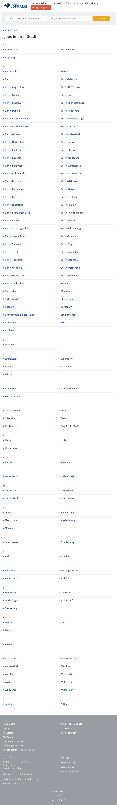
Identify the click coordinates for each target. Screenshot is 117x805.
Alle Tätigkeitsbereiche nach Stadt (19, 749)
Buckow (9, 330)
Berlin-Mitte (11, 197)
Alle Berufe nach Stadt (13, 741)
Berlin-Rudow (68, 220)
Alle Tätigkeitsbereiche (14, 745)
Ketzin (8, 462)
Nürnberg (10, 528)
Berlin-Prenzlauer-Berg (17, 212)
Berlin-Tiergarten (14, 259)
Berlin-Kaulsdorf (14, 150)
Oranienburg (68, 542)
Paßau (8, 556)
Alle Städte (8, 732)
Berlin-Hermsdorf (14, 142)
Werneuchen (67, 674)
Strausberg (11, 608)
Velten (8, 644)
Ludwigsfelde (68, 476)
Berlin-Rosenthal (14, 220)
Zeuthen (9, 704)
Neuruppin (11, 520)
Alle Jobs (7, 728)
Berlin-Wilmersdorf (15, 275)
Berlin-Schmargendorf (17, 228)
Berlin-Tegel (11, 252)
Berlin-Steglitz (68, 244)
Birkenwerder (12, 299)
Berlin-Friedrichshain (16, 126)
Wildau (8, 682)
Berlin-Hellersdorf (70, 134)
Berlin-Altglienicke (15, 87)
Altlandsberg (67, 49)
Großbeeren (11, 426)
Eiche (8, 366)
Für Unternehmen (89, 3)
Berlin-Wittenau (69, 275)
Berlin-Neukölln (69, 197)
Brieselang (10, 322)
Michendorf (11, 490)
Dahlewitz (10, 344)
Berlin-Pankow (68, 204)
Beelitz (64, 71)
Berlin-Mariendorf (15, 189)
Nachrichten (72, 3)
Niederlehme (68, 520)
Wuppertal (10, 689)
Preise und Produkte (69, 728)
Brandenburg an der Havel (19, 314)
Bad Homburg (12, 71)
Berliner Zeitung (67, 762)
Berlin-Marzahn (69, 189)
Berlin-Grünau (12, 134)
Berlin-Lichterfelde (71, 173)
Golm (63, 418)
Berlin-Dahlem (13, 110)
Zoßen (64, 704)
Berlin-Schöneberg (71, 228)
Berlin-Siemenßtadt (15, 236)
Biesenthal (10, 291)
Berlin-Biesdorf (13, 95)
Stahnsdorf (67, 600)
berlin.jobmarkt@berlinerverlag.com (20, 779)
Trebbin (9, 630)
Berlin (8, 79)
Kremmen (66, 462)
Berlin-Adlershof (69, 79)
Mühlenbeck (11, 498)
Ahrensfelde (11, 49)
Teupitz (65, 622)
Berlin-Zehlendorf (14, 283)
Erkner (8, 374)
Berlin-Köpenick (13, 157)
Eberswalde (11, 358)
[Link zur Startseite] (17, 4)
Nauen (8, 512)
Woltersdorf (67, 682)
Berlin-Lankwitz (13, 165)
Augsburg (10, 57)
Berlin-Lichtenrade (15, 173)
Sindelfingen (11, 600)
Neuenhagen (68, 512)
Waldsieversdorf (69, 658)
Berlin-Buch (67, 95)
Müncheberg (67, 498)
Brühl (64, 322)
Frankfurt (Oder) (70, 388)
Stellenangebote (40, 3)
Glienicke (10, 418)
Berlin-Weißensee (70, 267)
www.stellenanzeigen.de (71, 771)
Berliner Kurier (67, 767)
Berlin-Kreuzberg (70, 157)
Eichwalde (66, 366)
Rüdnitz (65, 578)
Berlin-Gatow (68, 126)
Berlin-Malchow (69, 181)
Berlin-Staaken (13, 244)
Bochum (9, 306)
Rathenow (10, 570)
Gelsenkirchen (13, 410)
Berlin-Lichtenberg (71, 165)
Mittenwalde (67, 490)
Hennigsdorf (12, 448)
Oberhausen (12, 542)
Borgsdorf (66, 306)
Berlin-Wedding (13, 267)
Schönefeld (11, 592)
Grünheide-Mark (70, 426)
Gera (63, 410)
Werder (9, 674)
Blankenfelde (68, 299)
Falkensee (10, 388)
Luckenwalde (12, 476)
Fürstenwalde (12, 396)
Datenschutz (58, 800)
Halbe (8, 440)
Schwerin (66, 592)
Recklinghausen (69, 570)
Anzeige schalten (68, 732)
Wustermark (67, 689)
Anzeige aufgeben (40, 7)
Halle (63, 440)
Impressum (58, 791)
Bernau (65, 283)
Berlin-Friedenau (70, 110)
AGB (58, 795)
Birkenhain (66, 291)
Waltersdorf (11, 666)
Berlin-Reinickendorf (72, 212)
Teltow (8, 622)
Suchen (102, 18)
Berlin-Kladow (68, 150)
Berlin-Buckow (13, 102)
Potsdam (65, 556)
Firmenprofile (56, 3)
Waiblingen (11, 658)
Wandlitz (65, 666)
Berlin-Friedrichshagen (73, 118)
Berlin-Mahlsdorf (14, 181)
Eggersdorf (67, 358)
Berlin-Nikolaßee (14, 204)
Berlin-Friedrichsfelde (16, 118)
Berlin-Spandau (69, 236)
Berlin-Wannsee (69, 259)
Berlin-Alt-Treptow (71, 87)
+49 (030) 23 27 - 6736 (13, 783)
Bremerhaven (68, 314)
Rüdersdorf (11, 578)
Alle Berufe (8, 737)
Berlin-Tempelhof (70, 252)
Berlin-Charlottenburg (72, 102)
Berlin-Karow (68, 142)
